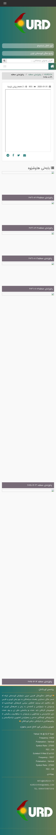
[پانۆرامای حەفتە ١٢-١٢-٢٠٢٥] (28, 587)
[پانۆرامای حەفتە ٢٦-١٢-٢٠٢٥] (28, 390)
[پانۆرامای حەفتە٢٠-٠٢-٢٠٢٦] (28, 216)
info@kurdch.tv (45, 781)
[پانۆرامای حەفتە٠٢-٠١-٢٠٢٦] (28, 277)
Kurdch (48, 74)
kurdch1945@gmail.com (42, 785)
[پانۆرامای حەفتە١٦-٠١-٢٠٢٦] (28, 247)
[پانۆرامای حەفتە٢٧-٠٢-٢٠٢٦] (28, 186)
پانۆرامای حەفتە (34, 74)
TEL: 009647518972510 (44, 788)
